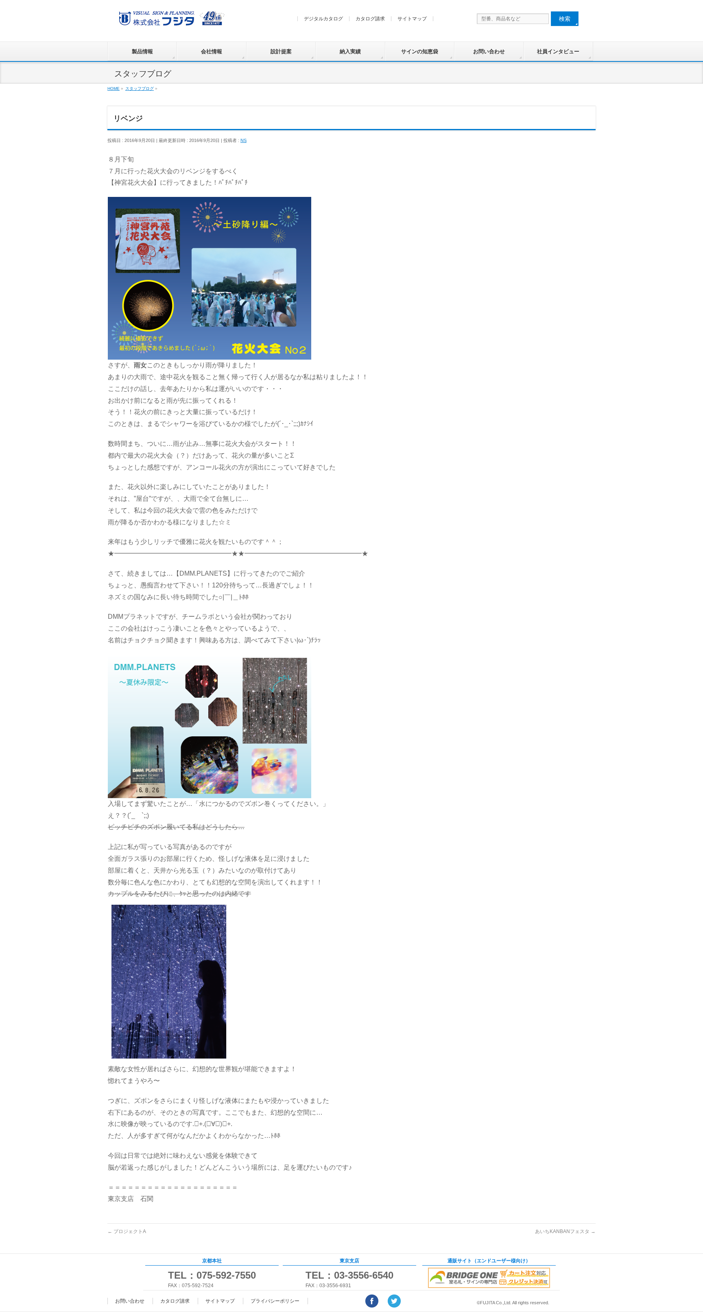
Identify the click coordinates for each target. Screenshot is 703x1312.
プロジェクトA (126, 1231)
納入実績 (350, 51)
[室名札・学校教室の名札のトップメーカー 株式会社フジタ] (170, 20)
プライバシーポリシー (275, 1301)
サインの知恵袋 (419, 51)
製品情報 (142, 51)
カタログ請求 (370, 18)
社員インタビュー (558, 51)
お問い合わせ (489, 51)
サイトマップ (412, 18)
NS (243, 140)
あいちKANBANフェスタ (565, 1231)
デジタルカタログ (323, 18)
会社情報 (211, 51)
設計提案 (281, 51)
